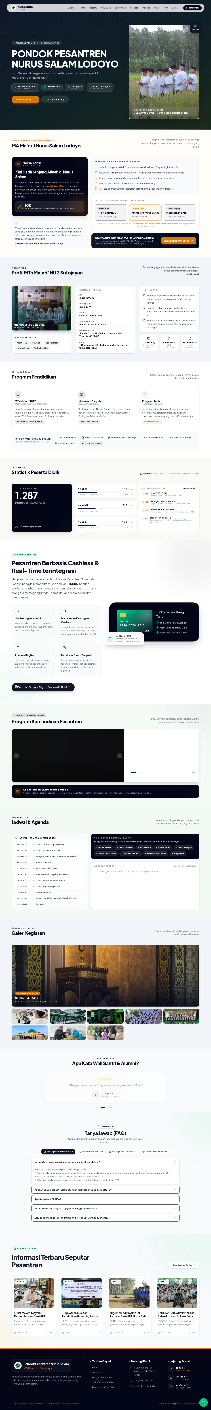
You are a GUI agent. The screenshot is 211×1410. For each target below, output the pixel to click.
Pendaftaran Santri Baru (103, 1387)
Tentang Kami (23, 99)
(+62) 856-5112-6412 (145, 1380)
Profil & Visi (96, 1372)
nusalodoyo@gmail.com (146, 1386)
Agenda (146, 8)
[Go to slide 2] (101, 1107)
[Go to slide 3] (104, 1107)
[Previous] (16, 755)
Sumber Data (188, 488)
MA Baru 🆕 (106, 8)
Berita (175, 8)
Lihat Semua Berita (181, 1265)
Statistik (134, 8)
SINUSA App (120, 8)
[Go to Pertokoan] (134, 772)
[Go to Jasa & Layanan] (131, 772)
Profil (82, 8)
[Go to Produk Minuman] (136, 772)
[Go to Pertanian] (129, 772)
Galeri (157, 8)
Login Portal (192, 8)
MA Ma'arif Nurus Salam (102, 1382)
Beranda (72, 8)
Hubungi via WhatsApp (177, 240)
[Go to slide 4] (108, 1107)
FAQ (166, 8)
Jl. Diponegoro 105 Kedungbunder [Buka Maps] (144, 1371)
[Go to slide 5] (111, 1107)
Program (93, 8)
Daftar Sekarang (55, 99)
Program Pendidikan (101, 1377)
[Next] (119, 755)
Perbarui (147, 474)
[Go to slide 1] (99, 1107)
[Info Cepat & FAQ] (203, 1402)
